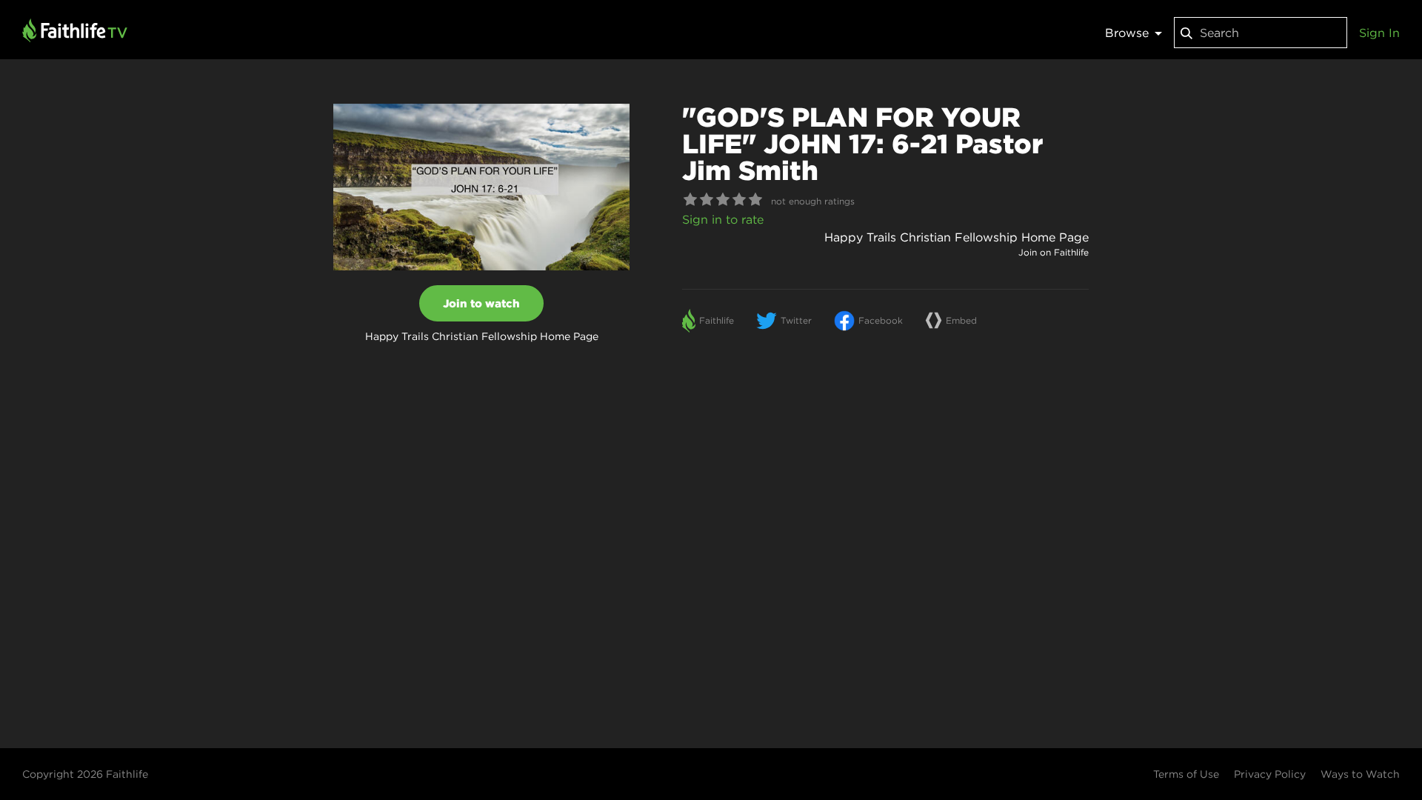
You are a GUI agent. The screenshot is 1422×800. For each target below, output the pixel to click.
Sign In (1379, 32)
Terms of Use (1186, 774)
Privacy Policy (1270, 774)
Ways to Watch (1360, 774)
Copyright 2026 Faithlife (85, 774)
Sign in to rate (723, 219)
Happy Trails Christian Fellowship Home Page (956, 237)
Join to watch (481, 303)
